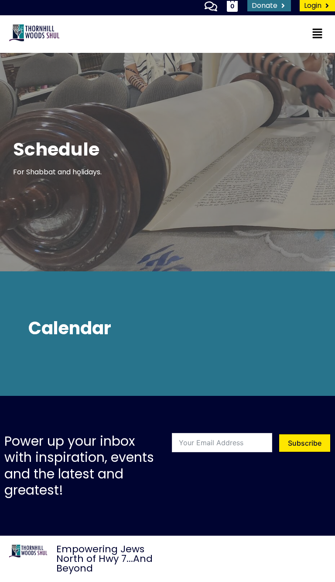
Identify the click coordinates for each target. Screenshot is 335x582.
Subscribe (304, 443)
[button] (317, 33)
